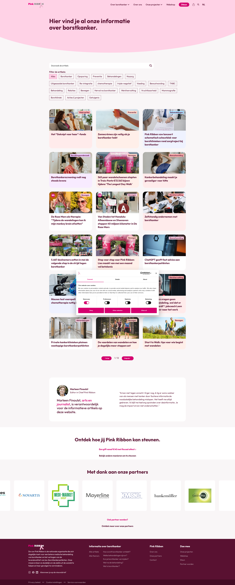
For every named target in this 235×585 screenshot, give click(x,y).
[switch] (107, 302)
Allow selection (117, 310)
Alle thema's (94, 556)
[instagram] (29, 572)
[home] (36, 4)
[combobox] (204, 4)
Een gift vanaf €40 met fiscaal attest (117, 449)
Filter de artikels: (57, 72)
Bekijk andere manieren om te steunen (117, 455)
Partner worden (187, 564)
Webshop (170, 4)
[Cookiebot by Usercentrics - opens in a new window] (143, 273)
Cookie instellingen (54, 582)
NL (203, 4)
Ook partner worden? (117, 519)
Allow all (144, 310)
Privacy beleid (34, 582)
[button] (120, 5)
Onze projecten (186, 552)
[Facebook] (33, 572)
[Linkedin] (37, 572)
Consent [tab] (90, 279)
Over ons (137, 4)
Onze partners (156, 556)
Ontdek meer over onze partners (117, 526)
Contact (153, 560)
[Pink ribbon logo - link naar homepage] (36, 547)
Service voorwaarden (77, 582)
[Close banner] (156, 273)
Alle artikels (94, 552)
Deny (91, 310)
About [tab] (145, 279)
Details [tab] (117, 279)
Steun (184, 4)
